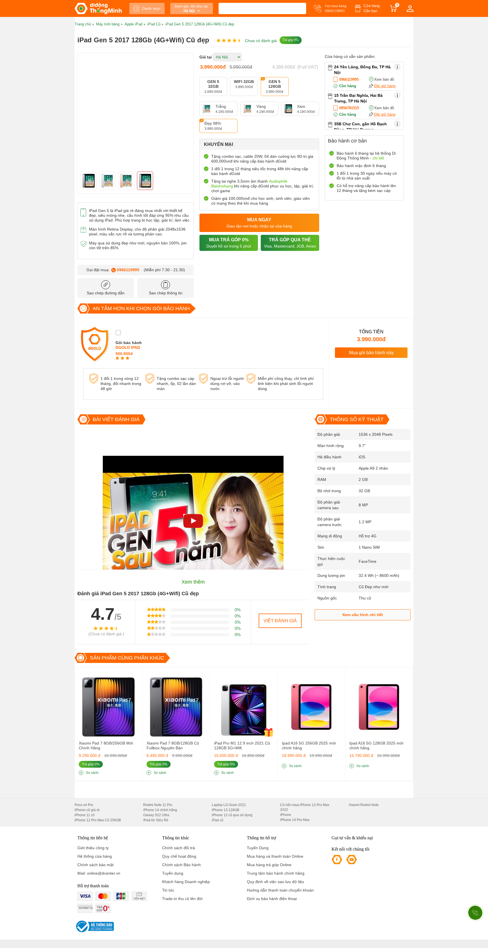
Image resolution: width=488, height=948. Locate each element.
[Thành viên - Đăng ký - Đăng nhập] (410, 8)
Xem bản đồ (384, 79)
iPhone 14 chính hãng (160, 810)
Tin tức (168, 890)
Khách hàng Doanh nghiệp (186, 881)
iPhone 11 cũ (85, 815)
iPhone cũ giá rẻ (87, 810)
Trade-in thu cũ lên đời (182, 898)
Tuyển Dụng (258, 848)
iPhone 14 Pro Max (295, 820)
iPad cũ (217, 820)
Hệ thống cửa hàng (94, 856)
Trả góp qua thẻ (290, 242)
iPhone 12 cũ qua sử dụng (232, 815)
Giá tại (205, 57)
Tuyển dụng (172, 873)
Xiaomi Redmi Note (364, 805)
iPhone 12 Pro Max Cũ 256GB (98, 820)
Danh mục (151, 8)
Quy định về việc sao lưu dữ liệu (275, 881)
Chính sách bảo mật (95, 864)
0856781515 (349, 108)
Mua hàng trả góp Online (269, 864)
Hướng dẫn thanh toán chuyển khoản (280, 890)
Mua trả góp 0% (228, 242)
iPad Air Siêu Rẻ (155, 820)
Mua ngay (259, 222)
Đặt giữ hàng (384, 86)
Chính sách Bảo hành (181, 864)
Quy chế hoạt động (179, 856)
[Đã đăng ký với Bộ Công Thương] (94, 926)
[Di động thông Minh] (98, 8)
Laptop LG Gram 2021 (229, 805)
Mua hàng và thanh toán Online (275, 856)
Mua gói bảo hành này (371, 352)
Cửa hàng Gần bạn (371, 8)
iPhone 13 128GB (225, 810)
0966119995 (128, 270)
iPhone (285, 815)
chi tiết (378, 158)
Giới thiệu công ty (93, 848)
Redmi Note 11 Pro (157, 805)
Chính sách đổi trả (178, 848)
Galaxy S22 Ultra (156, 815)
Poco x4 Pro (84, 805)
